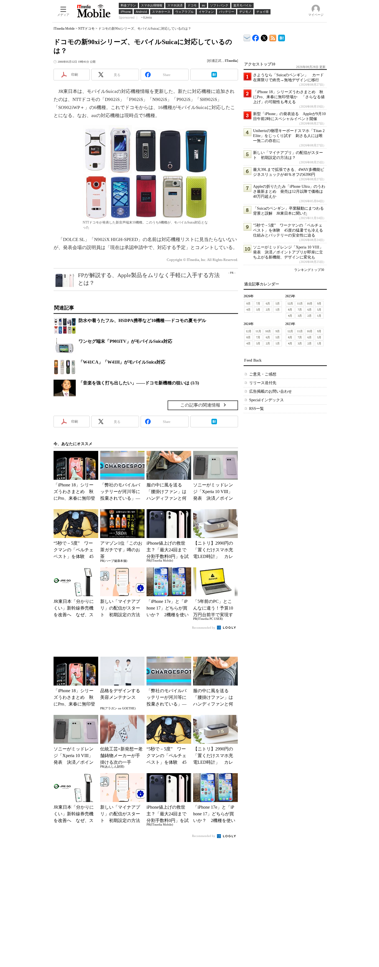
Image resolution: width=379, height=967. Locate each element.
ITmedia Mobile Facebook (255, 37)
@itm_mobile (264, 37)
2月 (268, 309)
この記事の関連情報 (200, 405)
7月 (258, 303)
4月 (248, 309)
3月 (258, 309)
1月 (278, 309)
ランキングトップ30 (309, 270)
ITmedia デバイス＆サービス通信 (247, 37)
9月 (319, 303)
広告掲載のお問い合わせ (270, 391)
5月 (278, 303)
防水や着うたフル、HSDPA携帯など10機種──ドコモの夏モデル (142, 320)
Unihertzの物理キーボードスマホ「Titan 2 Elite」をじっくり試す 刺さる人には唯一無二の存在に (289, 136)
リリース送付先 (262, 383)
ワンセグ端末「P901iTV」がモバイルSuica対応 (125, 341)
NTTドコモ (86, 29)
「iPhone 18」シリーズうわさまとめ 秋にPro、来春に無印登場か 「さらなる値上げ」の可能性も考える (289, 97)
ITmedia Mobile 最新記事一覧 (272, 37)
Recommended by (204, 627)
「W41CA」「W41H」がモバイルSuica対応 (122, 362)
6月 (268, 303)
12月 (290, 303)
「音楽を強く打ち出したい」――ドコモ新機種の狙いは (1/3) (139, 382)
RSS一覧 (256, 409)
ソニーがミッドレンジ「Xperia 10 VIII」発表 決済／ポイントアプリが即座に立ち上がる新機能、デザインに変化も (288, 252)
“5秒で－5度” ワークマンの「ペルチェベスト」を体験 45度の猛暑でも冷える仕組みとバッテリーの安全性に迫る (288, 230)
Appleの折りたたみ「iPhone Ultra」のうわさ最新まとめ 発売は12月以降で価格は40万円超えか (289, 191)
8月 (248, 303)
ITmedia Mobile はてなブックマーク (281, 37)
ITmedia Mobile (64, 29)
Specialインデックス (266, 400)
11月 (300, 303)
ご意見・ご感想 (262, 374)
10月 (309, 303)
